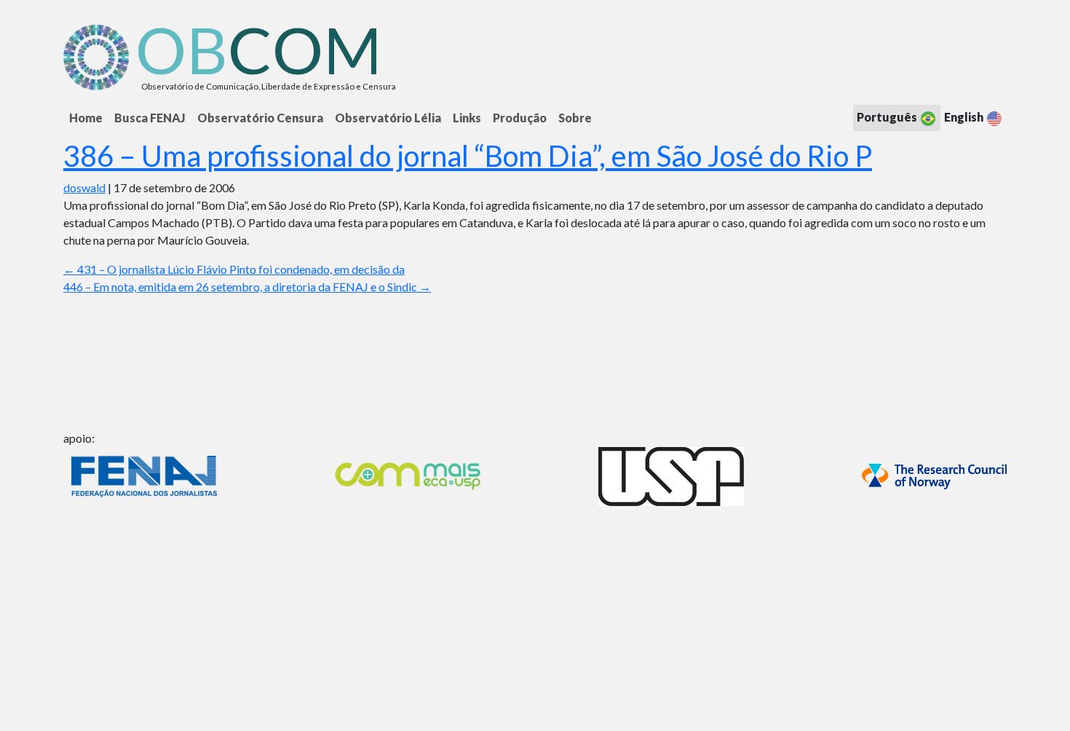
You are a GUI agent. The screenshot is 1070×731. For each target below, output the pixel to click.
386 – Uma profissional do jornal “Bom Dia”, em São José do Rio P (467, 155)
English (965, 117)
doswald (84, 187)
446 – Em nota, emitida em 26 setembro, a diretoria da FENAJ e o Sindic (247, 286)
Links (467, 118)
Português (888, 117)
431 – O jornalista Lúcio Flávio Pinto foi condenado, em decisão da (234, 269)
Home (86, 118)
